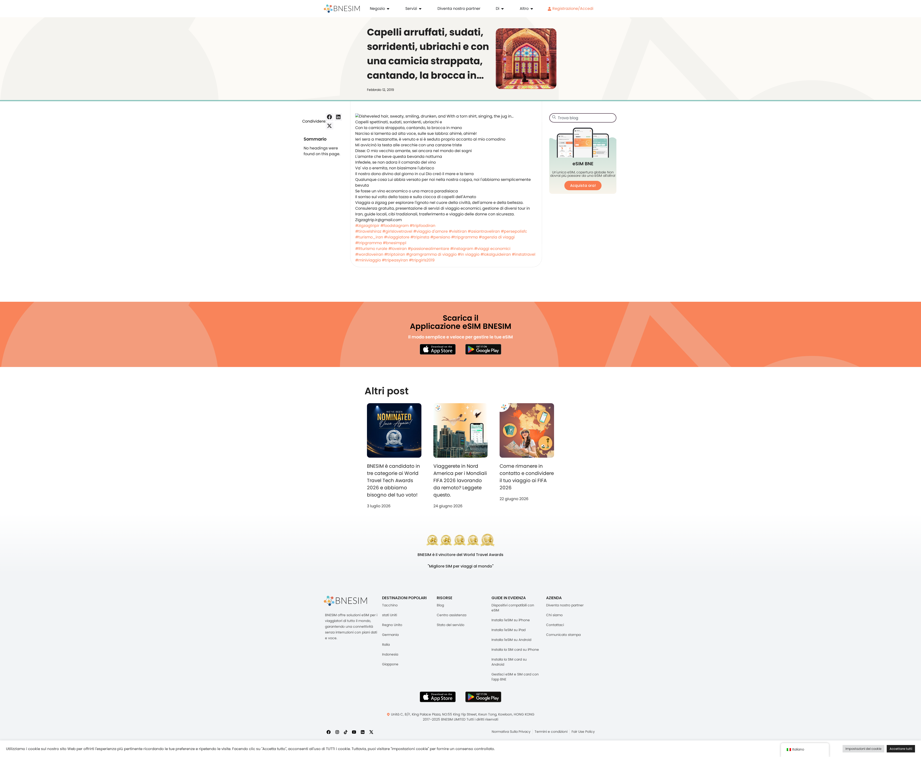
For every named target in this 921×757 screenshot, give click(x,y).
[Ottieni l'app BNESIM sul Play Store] (483, 349)
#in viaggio (468, 254)
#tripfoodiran (422, 225)
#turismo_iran (369, 237)
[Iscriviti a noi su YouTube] (354, 732)
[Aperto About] (502, 9)
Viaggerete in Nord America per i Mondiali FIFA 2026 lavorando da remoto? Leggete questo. (460, 480)
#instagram (461, 248)
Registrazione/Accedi (572, 8)
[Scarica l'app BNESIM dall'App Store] (438, 349)
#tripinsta (419, 237)
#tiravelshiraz (368, 231)
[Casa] (342, 8)
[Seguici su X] (371, 732)
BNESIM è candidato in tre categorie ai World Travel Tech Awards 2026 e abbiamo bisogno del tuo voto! (393, 480)
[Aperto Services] (420, 9)
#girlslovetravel (397, 231)
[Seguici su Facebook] (328, 732)
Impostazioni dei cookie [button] (863, 748)
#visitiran (458, 231)
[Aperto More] (532, 9)
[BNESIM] (345, 601)
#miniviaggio (368, 260)
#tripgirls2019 (422, 260)
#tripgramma (464, 237)
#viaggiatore (396, 237)
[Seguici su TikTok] (345, 732)
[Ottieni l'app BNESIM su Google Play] (483, 697)
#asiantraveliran (484, 231)
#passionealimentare (428, 248)
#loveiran (397, 248)
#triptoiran (394, 254)
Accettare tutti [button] (901, 748)
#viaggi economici (492, 248)
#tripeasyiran (395, 260)
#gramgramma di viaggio (431, 254)
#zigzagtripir (367, 225)
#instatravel (523, 254)
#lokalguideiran (495, 254)
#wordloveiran (369, 254)
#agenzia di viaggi (497, 237)
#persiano (440, 237)
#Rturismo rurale (371, 248)
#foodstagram (394, 225)
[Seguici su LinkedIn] (362, 732)
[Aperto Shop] (388, 9)
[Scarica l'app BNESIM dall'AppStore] (438, 697)
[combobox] (582, 118)
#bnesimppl (394, 243)
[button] (329, 117)
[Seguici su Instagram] (337, 732)
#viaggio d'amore (430, 231)
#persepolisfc (514, 231)
